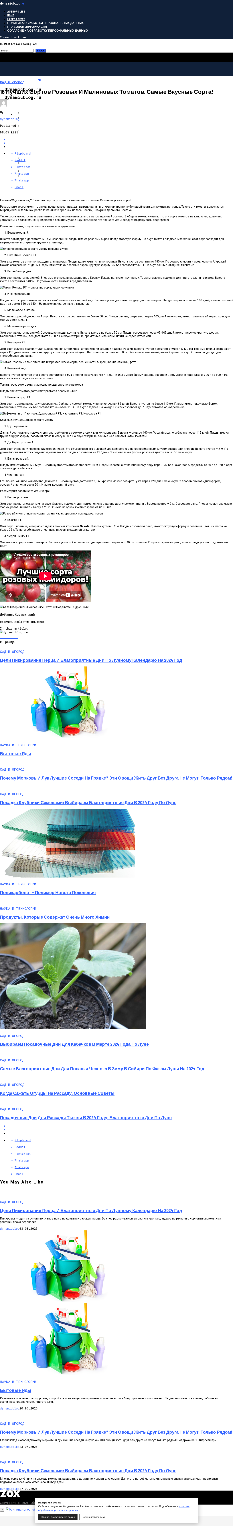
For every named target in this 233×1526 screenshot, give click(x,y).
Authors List (16, 11)
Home (10, 15)
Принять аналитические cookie (58, 1517)
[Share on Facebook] (120, 139)
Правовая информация (27, 26)
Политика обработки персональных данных (45, 23)
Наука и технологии (31, 114)
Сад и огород (25, 95)
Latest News (16, 19)
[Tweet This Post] (120, 1130)
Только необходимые (93, 1517)
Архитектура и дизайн (32, 132)
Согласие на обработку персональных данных (47, 30)
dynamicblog (9, 119)
